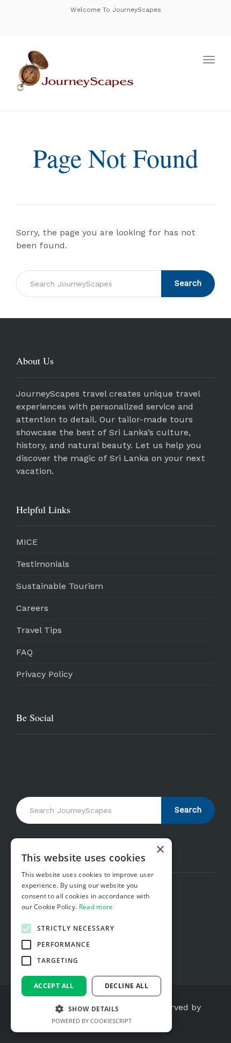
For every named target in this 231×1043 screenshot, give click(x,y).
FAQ (24, 652)
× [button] (160, 850)
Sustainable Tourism (59, 586)
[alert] (91, 935)
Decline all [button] (126, 985)
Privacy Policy (44, 674)
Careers (32, 608)
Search (188, 283)
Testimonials (42, 564)
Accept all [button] (54, 985)
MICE (27, 542)
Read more (96, 906)
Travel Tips (39, 630)
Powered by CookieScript (92, 1021)
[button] (26, 928)
